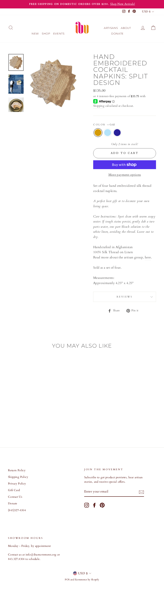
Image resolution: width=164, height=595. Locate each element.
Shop (46, 33)
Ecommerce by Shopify (87, 579)
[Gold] (16, 423)
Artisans (111, 27)
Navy (117, 133)
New (35, 33)
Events (59, 33)
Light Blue (108, 133)
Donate (117, 33)
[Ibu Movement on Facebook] (94, 505)
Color (104, 124)
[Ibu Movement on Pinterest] (102, 505)
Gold (98, 133)
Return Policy (16, 470)
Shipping (98, 106)
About (126, 27)
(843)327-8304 (17, 510)
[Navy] (26, 423)
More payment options (124, 175)
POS (67, 579)
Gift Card (14, 490)
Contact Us (15, 497)
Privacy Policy (17, 483)
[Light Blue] (21, 423)
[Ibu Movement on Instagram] (86, 505)
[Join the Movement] (141, 491)
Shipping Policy (18, 477)
